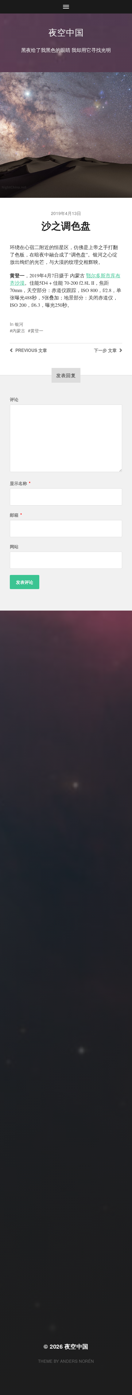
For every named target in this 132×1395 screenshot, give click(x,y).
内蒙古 (18, 330)
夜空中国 (66, 32)
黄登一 (36, 330)
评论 (14, 399)
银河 (19, 324)
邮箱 (16, 515)
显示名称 (20, 483)
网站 (14, 546)
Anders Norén (77, 1361)
